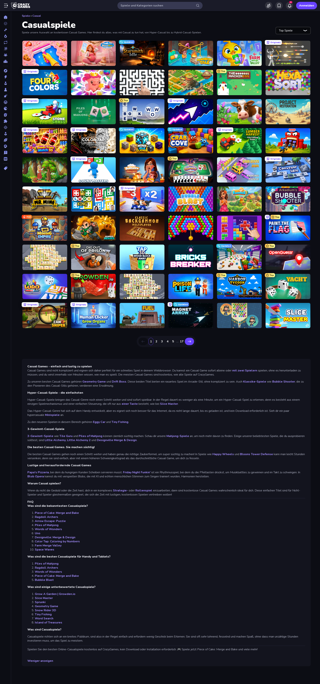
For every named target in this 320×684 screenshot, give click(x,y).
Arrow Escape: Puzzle (50, 521)
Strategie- (120, 490)
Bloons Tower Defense (256, 454)
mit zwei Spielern (244, 370)
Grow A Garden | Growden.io (55, 594)
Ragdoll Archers (46, 517)
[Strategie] (5, 146)
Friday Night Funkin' (137, 472)
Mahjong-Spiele (177, 436)
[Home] (5, 17)
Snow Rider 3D (45, 610)
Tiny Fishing (119, 422)
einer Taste (130, 404)
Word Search (44, 618)
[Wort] (5, 159)
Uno (37, 533)
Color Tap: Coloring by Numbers (57, 541)
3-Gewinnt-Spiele (40, 436)
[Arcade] (5, 83)
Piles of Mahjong (90, 436)
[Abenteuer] (5, 71)
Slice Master (169, 404)
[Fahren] (5, 102)
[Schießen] (5, 127)
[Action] (5, 77)
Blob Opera (35, 476)
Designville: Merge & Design (55, 537)
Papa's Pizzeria (38, 472)
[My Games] (279, 5)
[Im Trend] (5, 36)
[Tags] (5, 168)
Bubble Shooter (283, 382)
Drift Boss (119, 382)
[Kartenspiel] (5, 115)
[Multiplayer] (5, 55)
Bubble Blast (44, 580)
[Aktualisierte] (5, 42)
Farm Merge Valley (48, 545)
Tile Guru (66, 436)
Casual (36, 16)
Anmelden (306, 6)
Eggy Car (99, 422)
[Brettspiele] (5, 89)
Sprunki (40, 602)
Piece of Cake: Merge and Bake (57, 513)
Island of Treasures (48, 622)
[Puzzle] (5, 121)
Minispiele (52, 415)
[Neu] (5, 30)
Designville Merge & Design (117, 440)
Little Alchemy (55, 440)
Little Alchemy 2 (79, 440)
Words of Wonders (48, 529)
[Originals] (5, 49)
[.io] (5, 108)
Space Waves (44, 550)
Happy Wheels (223, 454)
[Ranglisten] (5, 61)
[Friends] (268, 5)
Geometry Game (94, 382)
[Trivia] (5, 152)
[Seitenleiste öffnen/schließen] (5, 5)
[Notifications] (289, 5)
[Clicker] (5, 96)
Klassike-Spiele (254, 382)
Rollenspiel (143, 490)
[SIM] (5, 134)
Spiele (26, 16)
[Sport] (5, 140)
